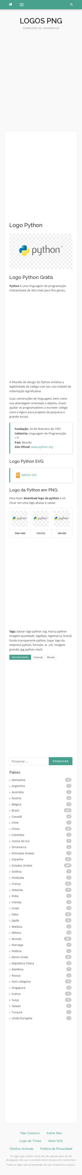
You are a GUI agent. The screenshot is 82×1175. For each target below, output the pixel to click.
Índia (15, 896)
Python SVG (29, 475)
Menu (20, 4)
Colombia (18, 835)
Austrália (18, 792)
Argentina (18, 786)
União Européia (22, 1018)
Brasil (15, 810)
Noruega (17, 945)
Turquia (17, 1012)
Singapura (18, 988)
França (16, 884)
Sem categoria (21, 981)
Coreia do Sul (20, 841)
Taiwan (16, 1006)
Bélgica (16, 804)
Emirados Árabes (23, 853)
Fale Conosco (30, 1133)
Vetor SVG (55, 1141)
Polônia (16, 951)
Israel (15, 908)
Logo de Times (30, 1141)
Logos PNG (41, 20)
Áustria (16, 798)
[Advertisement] (41, 82)
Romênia (17, 969)
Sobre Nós (54, 1133)
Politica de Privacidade (56, 1149)
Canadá (17, 816)
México (16, 933)
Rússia (16, 975)
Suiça (15, 1000)
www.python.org (42, 447)
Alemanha (18, 780)
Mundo (51, 657)
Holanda (38, 657)
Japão (15, 920)
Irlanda (16, 902)
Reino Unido (20, 957)
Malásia (17, 926)
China (16, 829)
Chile (15, 822)
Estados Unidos (22, 865)
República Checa (23, 963)
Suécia (16, 994)
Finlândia (18, 878)
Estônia (16, 871)
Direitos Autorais (21, 1149)
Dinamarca (19, 847)
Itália (15, 914)
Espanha (17, 859)
